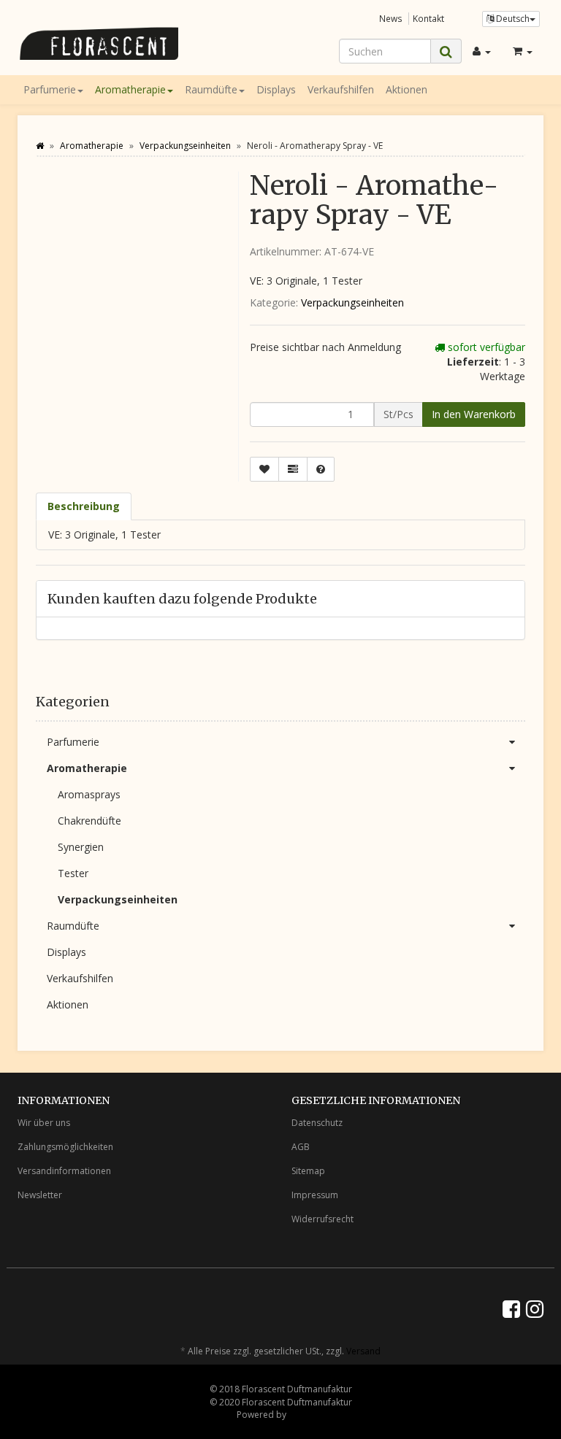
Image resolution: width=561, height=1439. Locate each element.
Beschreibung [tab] (83, 506)
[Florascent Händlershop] (98, 43)
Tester (73, 873)
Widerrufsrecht (322, 1219)
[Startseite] (40, 145)
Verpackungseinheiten (352, 302)
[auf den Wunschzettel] (264, 469)
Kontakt (428, 18)
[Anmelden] (482, 51)
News (390, 18)
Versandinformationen (64, 1171)
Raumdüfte (211, 89)
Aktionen (406, 89)
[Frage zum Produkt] (321, 469)
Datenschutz (317, 1122)
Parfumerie (49, 89)
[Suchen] (446, 51)
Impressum (314, 1195)
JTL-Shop (306, 1414)
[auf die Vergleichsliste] (293, 469)
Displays (276, 89)
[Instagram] (534, 1308)
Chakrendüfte (89, 820)
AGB (300, 1147)
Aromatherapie (130, 89)
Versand (363, 1351)
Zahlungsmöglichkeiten (65, 1147)
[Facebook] (511, 1308)
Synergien (81, 847)
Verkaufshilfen (341, 89)
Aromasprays (89, 794)
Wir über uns (44, 1122)
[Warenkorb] (522, 51)
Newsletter (40, 1195)
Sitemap (308, 1171)
